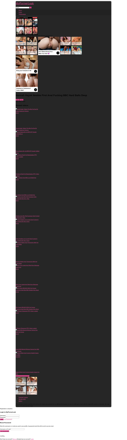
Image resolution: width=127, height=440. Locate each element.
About (17, 99)
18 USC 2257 (22, 399)
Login (2, 419)
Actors (20, 12)
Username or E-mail (5, 429)
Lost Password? (8, 419)
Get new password (4, 431)
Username (2, 415)
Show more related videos (22, 376)
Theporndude (22, 14)
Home (20, 10)
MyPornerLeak (25, 3)
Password (2, 417)
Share (21, 99)
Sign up (15, 439)
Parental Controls (23, 397)
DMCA (20, 401)
